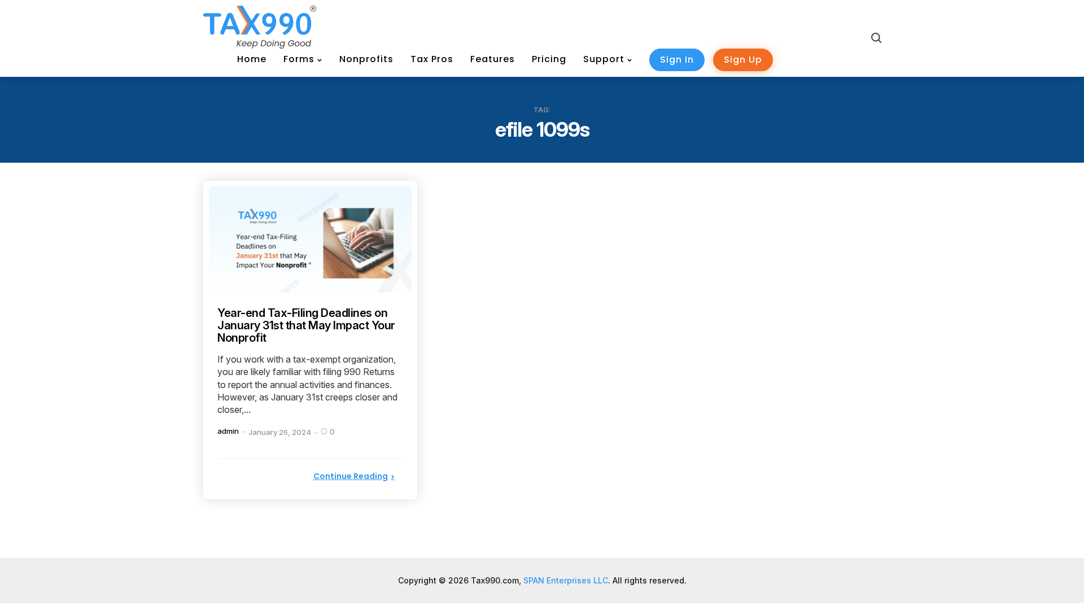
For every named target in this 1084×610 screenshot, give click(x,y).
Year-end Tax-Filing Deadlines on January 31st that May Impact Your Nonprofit (306, 325)
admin (228, 430)
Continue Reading (350, 476)
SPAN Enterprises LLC (565, 580)
